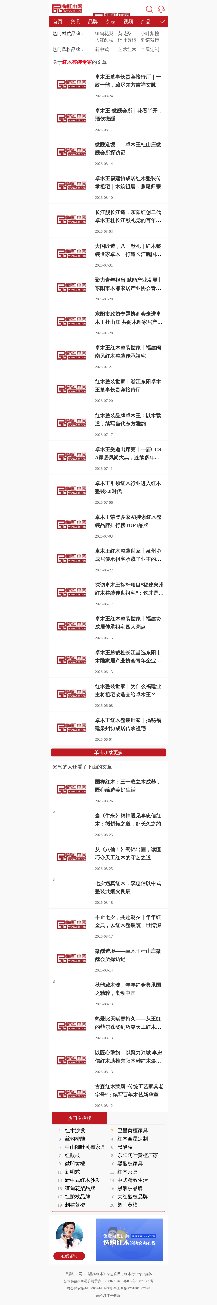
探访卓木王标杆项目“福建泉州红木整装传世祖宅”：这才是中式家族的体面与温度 (129, 593)
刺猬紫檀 (150, 39)
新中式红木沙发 (79, 1180)
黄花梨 (125, 33)
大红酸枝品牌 (129, 1196)
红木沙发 (72, 1130)
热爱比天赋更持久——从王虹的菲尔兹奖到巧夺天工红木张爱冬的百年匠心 (128, 1027)
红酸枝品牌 (74, 1196)
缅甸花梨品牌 (76, 1188)
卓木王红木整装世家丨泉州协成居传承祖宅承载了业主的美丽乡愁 (128, 559)
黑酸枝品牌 (126, 1188)
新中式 (102, 49)
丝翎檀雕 (72, 1139)
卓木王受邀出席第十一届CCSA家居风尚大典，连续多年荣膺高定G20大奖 (128, 457)
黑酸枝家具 (126, 1163)
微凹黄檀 (72, 1163)
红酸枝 (69, 1155)
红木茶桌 (124, 1172)
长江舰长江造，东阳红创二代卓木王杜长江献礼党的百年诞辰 (128, 220)
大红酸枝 (104, 39)
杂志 (110, 21)
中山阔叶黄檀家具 (82, 1147)
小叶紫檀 (150, 33)
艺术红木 (127, 49)
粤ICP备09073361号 (138, 1281)
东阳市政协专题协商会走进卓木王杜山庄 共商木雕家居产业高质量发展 (128, 322)
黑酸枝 (121, 1147)
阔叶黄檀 (127, 39)
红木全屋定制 (129, 1139)
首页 (58, 21)
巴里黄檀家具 (129, 1130)
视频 (128, 21)
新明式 (69, 1172)
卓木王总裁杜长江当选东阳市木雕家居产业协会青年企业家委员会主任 (128, 661)
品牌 (93, 21)
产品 (146, 21)
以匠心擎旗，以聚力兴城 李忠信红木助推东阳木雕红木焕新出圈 (128, 1061)
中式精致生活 (129, 1180)
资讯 (75, 21)
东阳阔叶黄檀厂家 (134, 1155)
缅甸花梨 (104, 33)
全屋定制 (150, 49)
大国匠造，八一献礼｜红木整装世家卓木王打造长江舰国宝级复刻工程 (128, 254)
